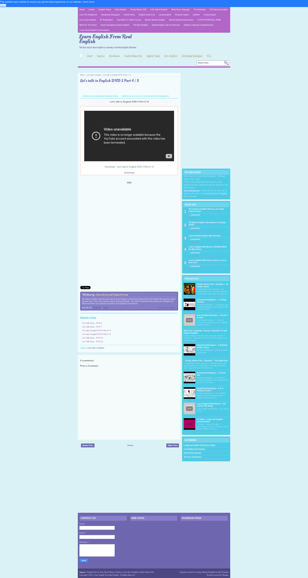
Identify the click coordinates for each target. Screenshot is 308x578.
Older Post (172, 445)
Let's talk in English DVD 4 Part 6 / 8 (96, 330)
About (89, 56)
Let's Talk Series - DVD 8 (92, 323)
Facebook (97, 308)
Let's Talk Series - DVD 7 (92, 327)
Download (129, 172)
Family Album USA (138, 9)
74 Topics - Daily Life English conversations (210, 420)
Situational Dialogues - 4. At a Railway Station (210, 389)
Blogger (226, 575)
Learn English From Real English (105, 39)
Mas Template (223, 572)
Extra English (120, 9)
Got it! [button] (3, 5)
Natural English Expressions (181, 20)
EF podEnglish (106, 20)
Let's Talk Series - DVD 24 (92, 338)
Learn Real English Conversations (94, 30)
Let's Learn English (87, 20)
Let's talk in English (94, 75)
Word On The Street (88, 25)
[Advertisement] (115, 70)
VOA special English (219, 9)
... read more (194, 215)
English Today (105, 9)
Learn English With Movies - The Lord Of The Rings (211, 405)
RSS (209, 56)
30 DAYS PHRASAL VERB (209, 20)
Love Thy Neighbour (88, 15)
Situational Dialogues (110, 15)
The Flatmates (199, 9)
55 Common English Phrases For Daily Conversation (206, 210)
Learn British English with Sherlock (205, 236)
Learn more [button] (88, 1)
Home (82, 9)
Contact (100, 56)
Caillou (92, 9)
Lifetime (196, 15)
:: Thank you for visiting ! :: (166, 307)
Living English (165, 15)
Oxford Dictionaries (192, 453)
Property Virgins (182, 15)
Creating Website (201, 572)
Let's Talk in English (158, 9)
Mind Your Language (180, 9)
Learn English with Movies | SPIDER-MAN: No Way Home (207, 248)
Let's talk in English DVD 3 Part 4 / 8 (109, 81)
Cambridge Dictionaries (194, 449)
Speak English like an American (166, 25)
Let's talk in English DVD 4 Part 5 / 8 (96, 334)
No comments (162, 96)
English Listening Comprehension (199, 25)
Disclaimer (114, 56)
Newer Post (87, 445)
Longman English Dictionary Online (200, 445)
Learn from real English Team (112, 295)
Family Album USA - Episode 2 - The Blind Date (206, 361)
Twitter (105, 308)
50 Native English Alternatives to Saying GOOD (206, 223)
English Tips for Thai (95, 572)
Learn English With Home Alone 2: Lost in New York (207, 261)
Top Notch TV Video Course (129, 20)
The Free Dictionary (193, 457)
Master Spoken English (155, 20)
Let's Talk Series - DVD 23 (92, 341)
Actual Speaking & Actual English (114, 25)
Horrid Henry (129, 15)
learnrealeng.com (192, 191)
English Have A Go (147, 15)
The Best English (140, 25)
